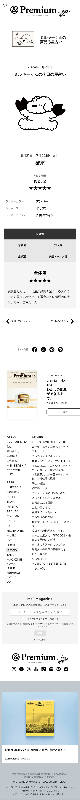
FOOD (11, 497)
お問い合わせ (61, 794)
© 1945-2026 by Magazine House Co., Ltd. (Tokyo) (39, 782)
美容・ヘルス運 (58, 256)
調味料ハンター (41, 488)
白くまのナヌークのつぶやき (49, 544)
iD (8, 526)
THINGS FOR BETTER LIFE (50, 442)
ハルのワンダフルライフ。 (47, 456)
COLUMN (13, 516)
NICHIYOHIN (15, 530)
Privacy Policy (47, 794)
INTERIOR (13, 506)
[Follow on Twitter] (21, 669)
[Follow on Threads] (29, 669)
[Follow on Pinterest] (58, 669)
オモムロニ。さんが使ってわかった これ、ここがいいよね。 (51, 467)
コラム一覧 (38, 568)
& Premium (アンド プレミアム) (40, 11)
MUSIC (11, 535)
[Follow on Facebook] (66, 669)
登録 (40, 633)
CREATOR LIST (13, 472)
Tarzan (33, 790)
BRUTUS (15, 787)
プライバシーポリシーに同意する (42, 618)
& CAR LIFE (39, 559)
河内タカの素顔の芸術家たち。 (50, 549)
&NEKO (12, 521)
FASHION (13, 492)
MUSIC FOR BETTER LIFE (49, 563)
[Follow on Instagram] (14, 669)
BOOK (11, 545)
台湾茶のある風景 (42, 502)
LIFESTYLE (14, 487)
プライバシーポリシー (38, 624)
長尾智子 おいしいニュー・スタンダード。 (52, 524)
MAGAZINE (14, 559)
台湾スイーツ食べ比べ (45, 512)
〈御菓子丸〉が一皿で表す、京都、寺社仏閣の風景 (50, 476)
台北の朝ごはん (41, 507)
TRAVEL (12, 502)
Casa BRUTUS (28, 787)
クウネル (72, 787)
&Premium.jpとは (17, 444)
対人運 (58, 245)
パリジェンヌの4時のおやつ (48, 493)
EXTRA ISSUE (11, 566)
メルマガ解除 (40, 639)
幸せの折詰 (38, 483)
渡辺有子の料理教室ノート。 (49, 530)
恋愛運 (22, 245)
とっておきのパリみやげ (46, 497)
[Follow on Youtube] (36, 669)
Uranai (12, 550)
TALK (10, 554)
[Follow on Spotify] (51, 669)
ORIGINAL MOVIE (14, 575)
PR (9, 582)
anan (6, 787)
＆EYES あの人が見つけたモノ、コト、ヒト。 (51, 449)
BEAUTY (12, 511)
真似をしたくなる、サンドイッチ (51, 460)
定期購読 (12, 456)
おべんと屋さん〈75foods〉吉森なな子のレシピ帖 (51, 537)
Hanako (63, 787)
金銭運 (22, 256)
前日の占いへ (21, 321)
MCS (56, 790)
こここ (50, 790)
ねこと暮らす (39, 554)
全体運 (40, 234)
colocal (42, 790)
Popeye (25, 790)
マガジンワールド (20, 794)
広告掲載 (12, 460)
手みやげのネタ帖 (42, 517)
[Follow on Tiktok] (43, 669)
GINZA (54, 787)
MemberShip (17, 465)
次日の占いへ (59, 321)
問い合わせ (13, 451)
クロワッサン (43, 787)
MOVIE (11, 540)
